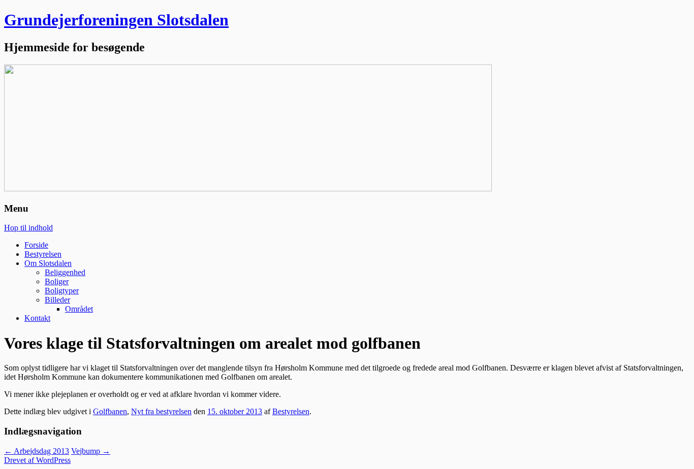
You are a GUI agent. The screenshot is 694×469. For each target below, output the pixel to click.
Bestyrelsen (42, 254)
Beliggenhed (65, 272)
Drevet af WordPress (37, 460)
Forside (36, 245)
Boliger (57, 281)
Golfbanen (110, 411)
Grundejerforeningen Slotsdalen (116, 20)
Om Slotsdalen (48, 263)
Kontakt (37, 318)
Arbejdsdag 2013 (36, 451)
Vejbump (90, 451)
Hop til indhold (28, 227)
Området (79, 309)
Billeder (57, 299)
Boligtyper (62, 290)
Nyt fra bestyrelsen (161, 411)
